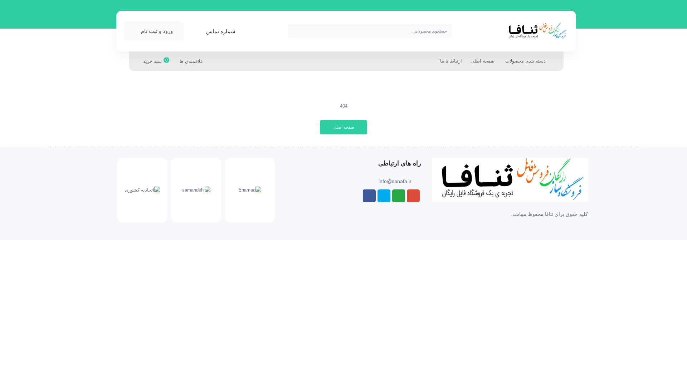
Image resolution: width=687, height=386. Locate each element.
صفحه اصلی (482, 61)
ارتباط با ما (451, 61)
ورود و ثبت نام (157, 31)
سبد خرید (155, 61)
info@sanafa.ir (395, 181)
